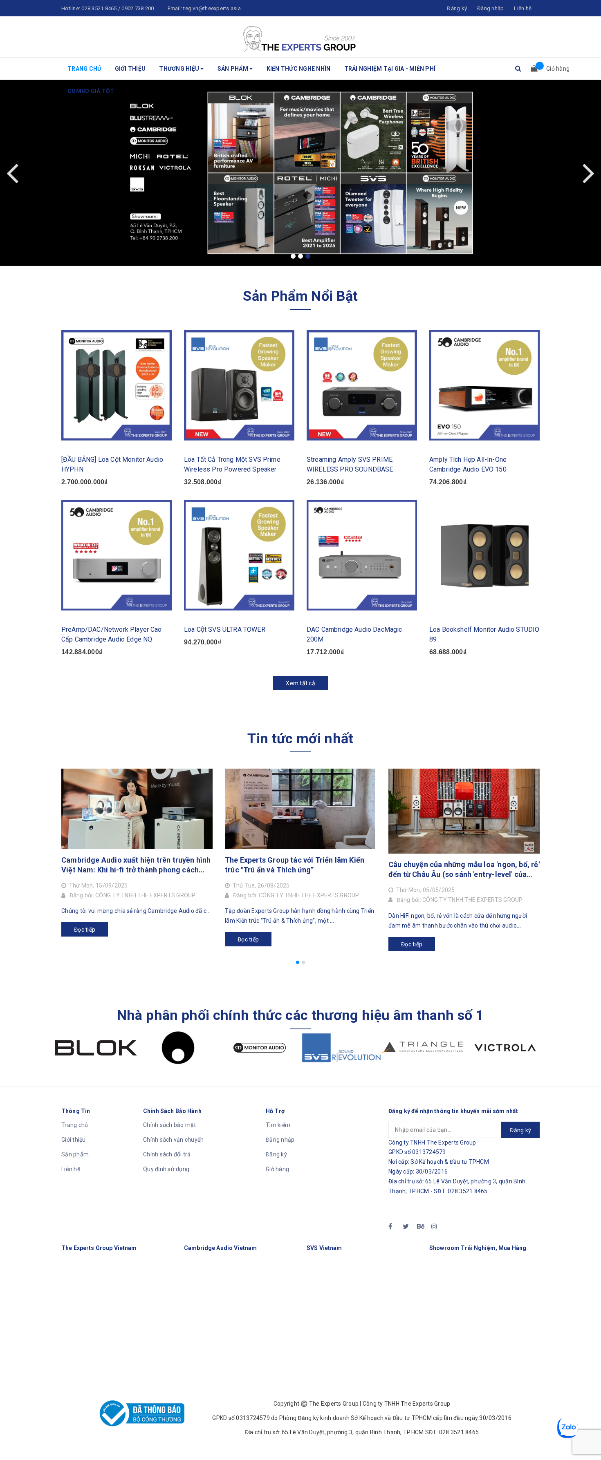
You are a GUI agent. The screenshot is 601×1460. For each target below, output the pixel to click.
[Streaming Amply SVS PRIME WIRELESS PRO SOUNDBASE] (362, 385)
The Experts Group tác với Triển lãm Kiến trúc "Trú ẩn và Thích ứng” (294, 865)
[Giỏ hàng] (531, 68)
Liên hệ (522, 8)
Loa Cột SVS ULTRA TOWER (224, 629)
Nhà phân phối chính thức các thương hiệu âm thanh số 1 (300, 1015)
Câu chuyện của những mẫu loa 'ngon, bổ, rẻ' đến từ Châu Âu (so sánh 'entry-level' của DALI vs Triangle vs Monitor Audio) (464, 869)
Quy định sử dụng (166, 1169)
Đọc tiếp (84, 929)
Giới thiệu (130, 68)
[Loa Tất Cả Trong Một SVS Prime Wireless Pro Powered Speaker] (239, 385)
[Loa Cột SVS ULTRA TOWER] (239, 555)
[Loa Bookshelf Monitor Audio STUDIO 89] (484, 555)
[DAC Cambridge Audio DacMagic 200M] (362, 555)
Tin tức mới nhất (300, 738)
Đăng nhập (280, 1139)
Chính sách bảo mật (169, 1125)
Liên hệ (71, 1169)
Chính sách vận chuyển (173, 1139)
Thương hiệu (179, 68)
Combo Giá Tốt (90, 91)
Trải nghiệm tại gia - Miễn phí (390, 68)
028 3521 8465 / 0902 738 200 (117, 8)
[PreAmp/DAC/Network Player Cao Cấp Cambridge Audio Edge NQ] (116, 555)
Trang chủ (84, 68)
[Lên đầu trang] (587, 1435)
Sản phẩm (233, 68)
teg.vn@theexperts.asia (212, 8)
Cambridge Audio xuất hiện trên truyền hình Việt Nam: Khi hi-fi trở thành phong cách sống (136, 865)
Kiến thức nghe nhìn (299, 68)
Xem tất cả (300, 683)
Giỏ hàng (277, 1169)
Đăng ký (276, 1154)
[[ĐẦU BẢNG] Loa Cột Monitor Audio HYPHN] (116, 385)
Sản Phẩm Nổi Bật (300, 296)
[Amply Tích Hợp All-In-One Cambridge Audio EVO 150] (484, 385)
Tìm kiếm (278, 1125)
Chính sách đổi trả (167, 1154)
